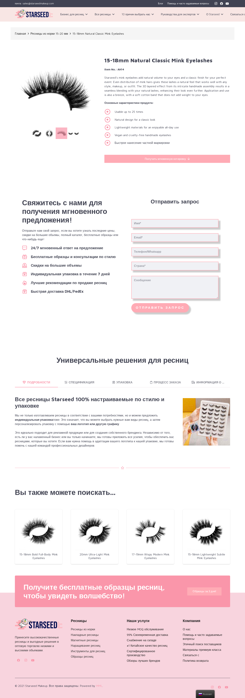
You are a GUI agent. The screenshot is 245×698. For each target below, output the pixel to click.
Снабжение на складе (141, 640)
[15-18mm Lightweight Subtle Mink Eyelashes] (206, 531)
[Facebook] (221, 3)
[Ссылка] (34, 14)
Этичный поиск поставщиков (202, 644)
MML (99, 685)
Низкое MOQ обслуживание (145, 629)
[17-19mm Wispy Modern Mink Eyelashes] (150, 531)
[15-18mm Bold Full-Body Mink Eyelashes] (38, 531)
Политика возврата (196, 660)
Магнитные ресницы (84, 640)
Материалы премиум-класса (202, 649)
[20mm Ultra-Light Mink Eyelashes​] (94, 531)
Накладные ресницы (85, 634)
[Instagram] (216, 3)
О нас (186, 629)
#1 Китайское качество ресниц (147, 645)
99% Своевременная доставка (147, 634)
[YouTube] (227, 3)
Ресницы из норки (83, 629)
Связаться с (191, 655)
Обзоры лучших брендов (143, 660)
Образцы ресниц (82, 656)
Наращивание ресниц (85, 645)
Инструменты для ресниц (88, 651)
